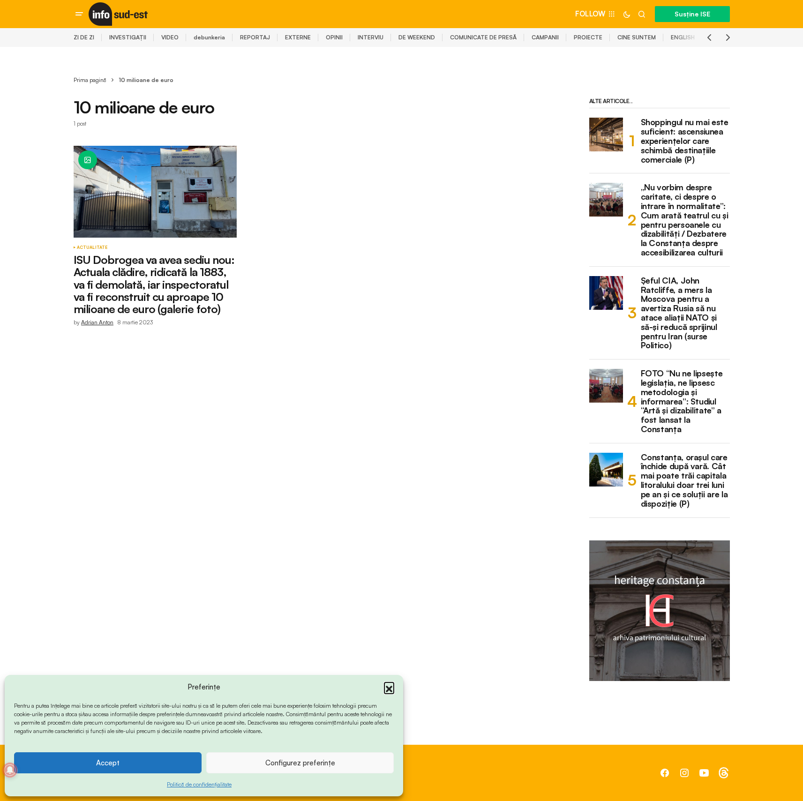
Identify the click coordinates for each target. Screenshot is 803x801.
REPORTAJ (255, 37)
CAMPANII (545, 37)
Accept (108, 762)
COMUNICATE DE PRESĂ (483, 37)
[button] (389, 687)
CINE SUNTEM (636, 37)
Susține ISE (692, 14)
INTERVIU (370, 37)
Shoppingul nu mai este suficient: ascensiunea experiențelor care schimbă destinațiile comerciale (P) (684, 141)
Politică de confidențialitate (199, 784)
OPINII (334, 37)
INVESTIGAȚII (127, 37)
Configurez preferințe (300, 762)
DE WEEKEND (416, 37)
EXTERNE (298, 37)
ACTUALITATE (92, 247)
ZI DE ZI (84, 37)
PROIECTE (588, 37)
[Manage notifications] (9, 770)
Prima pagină (90, 79)
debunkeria (209, 37)
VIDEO (170, 37)
